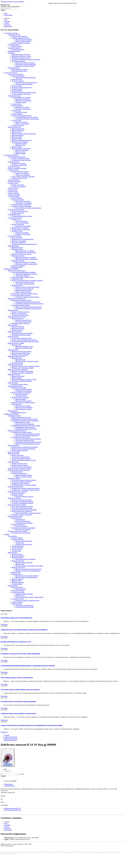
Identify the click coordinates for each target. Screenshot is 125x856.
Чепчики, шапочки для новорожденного (24, 244)
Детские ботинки (17, 538)
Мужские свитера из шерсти (24, 496)
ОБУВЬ (6, 534)
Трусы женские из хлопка (23, 409)
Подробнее (4, 624)
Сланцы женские (17, 584)
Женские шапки (17, 147)
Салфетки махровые (18, 49)
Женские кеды (19, 564)
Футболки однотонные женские (22, 381)
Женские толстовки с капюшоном (22, 373)
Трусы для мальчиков (22, 222)
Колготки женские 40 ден (23, 321)
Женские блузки (17, 358)
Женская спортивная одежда (17, 298)
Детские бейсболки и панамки (21, 97)
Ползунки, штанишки (18, 242)
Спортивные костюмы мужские (22, 432)
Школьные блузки (17, 247)
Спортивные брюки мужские (24, 440)
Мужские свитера (17, 495)
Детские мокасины (18, 546)
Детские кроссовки (18, 539)
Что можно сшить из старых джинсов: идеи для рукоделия (20, 689)
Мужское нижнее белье (15, 516)
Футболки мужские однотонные (22, 514)
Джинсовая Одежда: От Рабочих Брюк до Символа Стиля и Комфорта (24, 629)
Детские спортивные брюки (20, 158)
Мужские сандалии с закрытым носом (27, 600)
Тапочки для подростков (19, 36)
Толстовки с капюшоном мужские (22, 503)
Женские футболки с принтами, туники (24, 379)
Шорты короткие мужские (23, 475)
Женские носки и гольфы (16, 343)
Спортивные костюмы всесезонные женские (29, 303)
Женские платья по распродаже (21, 351)
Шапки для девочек (21, 122)
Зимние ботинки (20, 589)
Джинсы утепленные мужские (21, 458)
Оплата (6, 23)
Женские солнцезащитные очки (22, 140)
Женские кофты (13, 325)
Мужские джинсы (13, 453)
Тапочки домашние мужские (21, 43)
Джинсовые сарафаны (22, 275)
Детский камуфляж (14, 214)
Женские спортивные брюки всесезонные (28, 307)
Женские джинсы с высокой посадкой (27, 287)
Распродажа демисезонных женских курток (25, 341)
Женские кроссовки (18, 561)
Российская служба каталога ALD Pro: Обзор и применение (20, 653)
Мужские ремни (17, 86)
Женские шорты (13, 382)
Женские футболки (14, 374)
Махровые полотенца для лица (21, 56)
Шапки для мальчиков (22, 124)
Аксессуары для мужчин (15, 74)
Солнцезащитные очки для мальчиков (27, 119)
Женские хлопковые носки (23, 348)
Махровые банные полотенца (21, 54)
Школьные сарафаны (18, 265)
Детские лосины (13, 188)
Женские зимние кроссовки (24, 562)
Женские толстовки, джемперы (18, 369)
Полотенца (11, 53)
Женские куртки (13, 336)
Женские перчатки (17, 135)
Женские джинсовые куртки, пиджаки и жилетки (27, 280)
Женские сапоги (17, 574)
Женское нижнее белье (15, 386)
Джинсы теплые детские (19, 178)
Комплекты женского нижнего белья (23, 402)
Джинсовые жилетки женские (24, 282)
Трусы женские (16, 404)
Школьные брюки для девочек (24, 251)
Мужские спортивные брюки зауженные (28, 439)
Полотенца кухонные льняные (24, 66)
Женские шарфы (20, 153)
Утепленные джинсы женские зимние (27, 297)
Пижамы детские (17, 231)
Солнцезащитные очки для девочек (26, 117)
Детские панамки (20, 102)
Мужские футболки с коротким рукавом (28, 513)
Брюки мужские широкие (20, 450)
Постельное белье (13, 67)
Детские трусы (16, 219)
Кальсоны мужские (21, 526)
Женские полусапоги (18, 567)
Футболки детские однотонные (21, 206)
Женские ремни (17, 138)
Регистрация (8, 15)
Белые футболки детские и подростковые (28, 208)
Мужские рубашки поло (15, 486)
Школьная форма (13, 246)
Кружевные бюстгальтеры (23, 389)
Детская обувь (12, 536)
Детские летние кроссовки (23, 544)
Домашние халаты (13, 44)
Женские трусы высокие (23, 406)
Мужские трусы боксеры (23, 529)
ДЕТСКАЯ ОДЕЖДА (11, 155)
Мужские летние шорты (19, 473)
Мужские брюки (13, 445)
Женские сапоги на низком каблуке (26, 577)
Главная (6, 18)
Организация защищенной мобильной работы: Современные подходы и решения (28, 665)
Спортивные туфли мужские (24, 605)
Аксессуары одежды (10, 72)
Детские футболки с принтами (21, 204)
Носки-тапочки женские (23, 41)
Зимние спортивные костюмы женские (27, 302)
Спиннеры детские (18, 125)
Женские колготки (17, 318)
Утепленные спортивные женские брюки (28, 308)
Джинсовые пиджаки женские (24, 284)
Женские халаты (17, 46)
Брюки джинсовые (17, 455)
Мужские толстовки (14, 498)
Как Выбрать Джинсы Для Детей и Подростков (16, 617)
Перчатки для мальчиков (23, 109)
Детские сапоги (17, 549)
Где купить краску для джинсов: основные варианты (18, 701)
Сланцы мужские (17, 602)
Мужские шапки (17, 89)
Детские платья (13, 191)
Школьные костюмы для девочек (25, 257)
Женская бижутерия (18, 128)
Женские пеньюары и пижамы (21, 392)
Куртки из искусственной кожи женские (24, 340)
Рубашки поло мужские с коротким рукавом (25, 488)
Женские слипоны (17, 579)
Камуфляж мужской (14, 415)
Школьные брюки (17, 249)
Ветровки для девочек (19, 163)
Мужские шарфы (17, 91)
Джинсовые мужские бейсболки (25, 77)
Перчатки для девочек (22, 107)
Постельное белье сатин (19, 71)
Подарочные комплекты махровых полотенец (26, 59)
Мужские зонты (17, 79)
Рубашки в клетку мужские (20, 483)
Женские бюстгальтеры (19, 387)
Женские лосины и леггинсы (21, 323)
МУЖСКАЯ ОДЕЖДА (11, 414)
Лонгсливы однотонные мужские (22, 506)
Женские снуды (20, 152)
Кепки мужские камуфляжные (24, 424)
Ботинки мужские (17, 587)
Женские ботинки (17, 557)
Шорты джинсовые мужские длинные (24, 460)
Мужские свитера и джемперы (17, 491)
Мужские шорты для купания (21, 533)
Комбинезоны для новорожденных (22, 239)
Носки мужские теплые (22, 521)
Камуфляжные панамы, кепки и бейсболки (25, 420)
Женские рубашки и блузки (16, 356)
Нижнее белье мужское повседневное (23, 528)
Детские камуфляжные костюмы (22, 216)
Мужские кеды (20, 595)
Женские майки (17, 378)
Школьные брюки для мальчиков (25, 252)
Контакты (7, 25)
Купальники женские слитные (21, 335)
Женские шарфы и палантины (21, 148)
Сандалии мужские (18, 599)
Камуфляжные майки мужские (25, 427)
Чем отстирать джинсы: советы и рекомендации (17, 677)
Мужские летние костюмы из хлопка (19, 468)
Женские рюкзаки (21, 143)
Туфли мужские (17, 603)
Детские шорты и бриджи (16, 209)
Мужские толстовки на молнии (21, 500)
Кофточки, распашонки (19, 241)
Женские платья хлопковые (20, 354)
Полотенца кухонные (18, 61)
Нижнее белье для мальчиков (21, 229)
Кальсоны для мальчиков (23, 226)
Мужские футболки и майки (17, 505)
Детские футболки (14, 196)
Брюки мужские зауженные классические (25, 447)
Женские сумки (20, 145)
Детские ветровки (13, 161)
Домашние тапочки (14, 34)
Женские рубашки (17, 363)
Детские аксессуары (14, 95)
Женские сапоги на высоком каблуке (26, 575)
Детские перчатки (17, 105)
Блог (5, 20)
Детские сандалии (17, 547)
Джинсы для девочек (21, 173)
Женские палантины (21, 150)
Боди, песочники (17, 237)
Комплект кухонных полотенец (25, 62)
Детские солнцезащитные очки (21, 115)
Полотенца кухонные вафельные (25, 64)
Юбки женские (12, 411)
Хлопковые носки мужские (23, 523)
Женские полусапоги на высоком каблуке (28, 569)
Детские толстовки (14, 194)
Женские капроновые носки (24, 346)
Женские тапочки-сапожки (23, 39)
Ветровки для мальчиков (19, 165)
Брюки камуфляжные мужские (21, 417)
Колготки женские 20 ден (23, 320)
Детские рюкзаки (17, 114)
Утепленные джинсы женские (21, 295)
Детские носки (12, 189)
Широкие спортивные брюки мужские (27, 443)
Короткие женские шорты (20, 384)
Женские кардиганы (18, 328)
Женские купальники (14, 331)
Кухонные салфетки (14, 48)
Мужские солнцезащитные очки (22, 87)
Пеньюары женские (21, 394)
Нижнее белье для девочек (20, 227)
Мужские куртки (13, 462)
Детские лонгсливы (18, 199)
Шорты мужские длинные (23, 476)
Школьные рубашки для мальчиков (26, 264)
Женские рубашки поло (15, 364)
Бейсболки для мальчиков (23, 100)
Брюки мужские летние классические (23, 448)
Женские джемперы (18, 326)
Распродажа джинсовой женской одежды (24, 293)
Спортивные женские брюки (21, 305)
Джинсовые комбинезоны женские (26, 274)
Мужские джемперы (18, 493)
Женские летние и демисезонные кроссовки (29, 566)
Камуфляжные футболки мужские (26, 429)
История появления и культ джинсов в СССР (16, 641)
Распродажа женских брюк (20, 315)
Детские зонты (16, 104)
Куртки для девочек (18, 185)
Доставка (7, 21)
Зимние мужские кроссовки (24, 594)
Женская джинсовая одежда (16, 270)
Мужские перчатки (18, 81)
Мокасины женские (18, 582)
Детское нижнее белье (15, 218)
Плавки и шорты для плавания (17, 531)
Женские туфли (16, 580)
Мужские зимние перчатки (23, 84)
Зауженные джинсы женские (24, 288)
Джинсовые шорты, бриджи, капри (23, 277)
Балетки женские (17, 554)
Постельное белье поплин (20, 69)
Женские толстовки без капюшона (22, 371)
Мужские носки (17, 518)
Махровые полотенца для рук (21, 58)
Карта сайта (8, 26)
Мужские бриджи (17, 472)
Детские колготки (13, 180)
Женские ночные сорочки (23, 401)
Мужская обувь (13, 585)
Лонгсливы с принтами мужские (22, 508)
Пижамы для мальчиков (22, 234)
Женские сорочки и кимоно (20, 397)
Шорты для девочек (18, 213)
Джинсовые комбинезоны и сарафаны (24, 272)
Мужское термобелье (18, 524)
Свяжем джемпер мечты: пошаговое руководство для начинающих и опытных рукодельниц (31, 725)
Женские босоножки (18, 556)
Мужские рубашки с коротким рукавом (24, 480)
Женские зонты (16, 132)
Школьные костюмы (18, 255)
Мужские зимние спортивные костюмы (27, 434)
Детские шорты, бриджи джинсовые (23, 176)
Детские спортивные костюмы (21, 160)
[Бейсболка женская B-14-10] (8, 766)
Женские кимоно (20, 399)
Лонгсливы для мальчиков (23, 203)
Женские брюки (13, 310)
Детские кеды (19, 542)
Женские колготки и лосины (17, 316)
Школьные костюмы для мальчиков (26, 259)
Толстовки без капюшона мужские (22, 501)
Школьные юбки (17, 267)
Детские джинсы (13, 170)
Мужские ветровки (14, 452)
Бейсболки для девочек (22, 99)
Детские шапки (16, 120)
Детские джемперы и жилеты (17, 168)
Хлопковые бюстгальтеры (23, 391)
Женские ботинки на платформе (25, 559)
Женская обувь (12, 552)
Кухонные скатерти (14, 51)
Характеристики (9, 786)
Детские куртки (13, 183)
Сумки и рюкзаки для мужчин (21, 94)
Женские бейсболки (18, 130)
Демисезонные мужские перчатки (26, 82)
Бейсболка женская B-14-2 (12, 810)
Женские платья (13, 349)
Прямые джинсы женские (23, 290)
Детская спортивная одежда (16, 157)
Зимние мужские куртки (19, 463)
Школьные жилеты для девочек (21, 254)
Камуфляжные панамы (22, 422)
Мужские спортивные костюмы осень (27, 435)
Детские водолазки (14, 166)
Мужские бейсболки (18, 76)
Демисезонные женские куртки (21, 338)
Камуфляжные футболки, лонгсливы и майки (26, 425)
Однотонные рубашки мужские (21, 481)
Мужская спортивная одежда (17, 430)
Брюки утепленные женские (20, 312)
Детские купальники (14, 181)
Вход (6, 13)
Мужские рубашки (14, 478)
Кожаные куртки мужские (20, 465)
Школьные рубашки (18, 260)
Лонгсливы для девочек (22, 201)
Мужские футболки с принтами (22, 511)
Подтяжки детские (21, 112)
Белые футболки (17, 198)
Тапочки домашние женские (21, 38)
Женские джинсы (17, 285)
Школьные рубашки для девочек (25, 262)
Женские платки (17, 137)
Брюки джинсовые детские (20, 171)
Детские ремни (16, 110)
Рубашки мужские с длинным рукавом (24, 485)
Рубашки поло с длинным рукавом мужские (25, 490)
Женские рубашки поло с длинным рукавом (25, 366)
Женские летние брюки (19, 313)
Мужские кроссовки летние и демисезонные (29, 597)
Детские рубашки (13, 193)
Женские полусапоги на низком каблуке (28, 570)
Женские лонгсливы (18, 376)
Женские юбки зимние (19, 412)
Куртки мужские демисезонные (21, 467)
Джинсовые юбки (17, 279)
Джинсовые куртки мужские (21, 457)
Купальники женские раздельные (22, 333)
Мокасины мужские (18, 590)
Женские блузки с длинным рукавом (26, 361)
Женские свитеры (17, 330)
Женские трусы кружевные (23, 407)
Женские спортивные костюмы (21, 300)
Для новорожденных (14, 236)
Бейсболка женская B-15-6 (12, 808)
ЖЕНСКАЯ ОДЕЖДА (11, 269)
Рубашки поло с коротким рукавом (23, 368)
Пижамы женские (21, 396)
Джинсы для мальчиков (22, 175)
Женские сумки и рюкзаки (20, 142)
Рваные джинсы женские (23, 292)
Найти (3, 10)
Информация (8, 784)
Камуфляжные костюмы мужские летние (24, 419)
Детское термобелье (18, 224)
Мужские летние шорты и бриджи (19, 470)
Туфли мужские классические (24, 607)
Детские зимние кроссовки (23, 541)
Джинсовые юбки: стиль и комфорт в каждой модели (18, 713)
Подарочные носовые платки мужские (24, 92)
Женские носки (16, 345)
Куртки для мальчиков (19, 186)
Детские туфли (16, 551)
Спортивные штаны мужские (21, 437)
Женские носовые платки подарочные (24, 133)
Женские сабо (16, 572)
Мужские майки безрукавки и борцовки (24, 509)
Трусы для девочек (21, 221)
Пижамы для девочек (22, 232)
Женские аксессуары (14, 127)
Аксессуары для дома (11, 33)
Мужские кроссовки (18, 592)
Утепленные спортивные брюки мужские (28, 442)
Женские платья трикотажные (21, 353)
